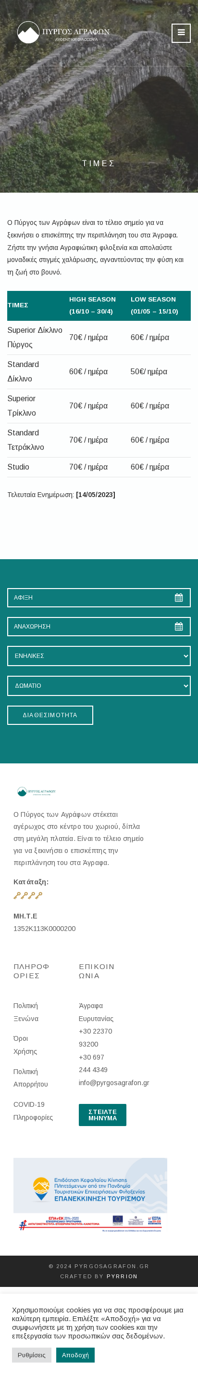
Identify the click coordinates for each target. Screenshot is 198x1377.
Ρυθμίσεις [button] (32, 1355)
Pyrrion (122, 1276)
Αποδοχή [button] (75, 1355)
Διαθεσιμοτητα (50, 715)
